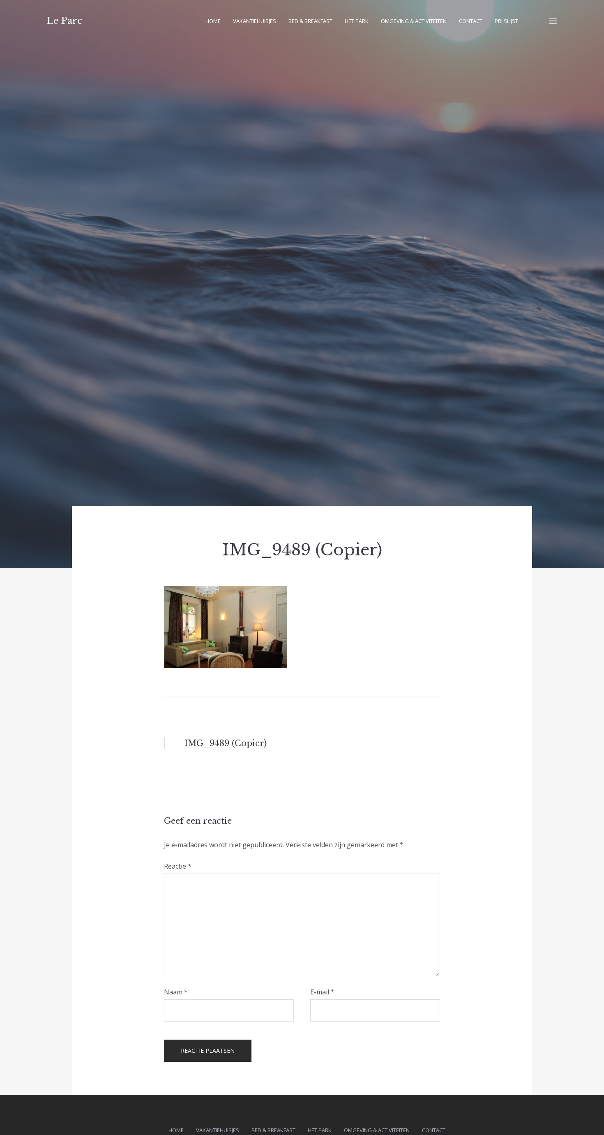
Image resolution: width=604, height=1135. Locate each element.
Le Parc (64, 20)
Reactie (177, 866)
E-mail (322, 991)
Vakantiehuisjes (254, 21)
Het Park (357, 21)
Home (213, 21)
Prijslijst (506, 21)
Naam (176, 991)
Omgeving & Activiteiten (414, 21)
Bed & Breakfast (310, 21)
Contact (470, 21)
